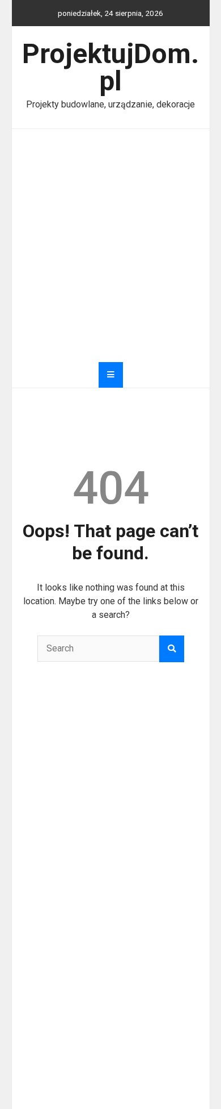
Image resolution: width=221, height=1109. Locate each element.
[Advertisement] (110, 245)
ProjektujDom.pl (110, 67)
